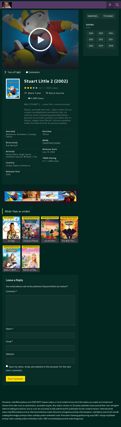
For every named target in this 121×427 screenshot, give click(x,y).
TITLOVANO (108, 16)
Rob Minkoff (12, 145)
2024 (111, 33)
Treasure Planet (30, 240)
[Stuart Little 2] (13, 196)
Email (9, 341)
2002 (8, 174)
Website (10, 354)
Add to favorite (56, 93)
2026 (91, 33)
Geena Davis (12, 154)
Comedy (32, 134)
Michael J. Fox (30, 156)
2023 (91, 39)
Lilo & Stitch (50, 240)
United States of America (18, 165)
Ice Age (11, 240)
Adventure (11, 134)
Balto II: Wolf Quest (13, 269)
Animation (22, 134)
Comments (34, 72)
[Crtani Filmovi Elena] (7, 5)
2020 (91, 45)
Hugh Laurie (25, 154)
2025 (101, 33)
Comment (11, 291)
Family (9, 136)
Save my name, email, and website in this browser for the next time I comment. (38, 368)
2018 (111, 45)
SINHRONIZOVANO (51, 143)
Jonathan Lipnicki (14, 156)
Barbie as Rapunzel (32, 269)
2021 (111, 39)
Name (9, 329)
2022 (101, 39)
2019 (101, 45)
